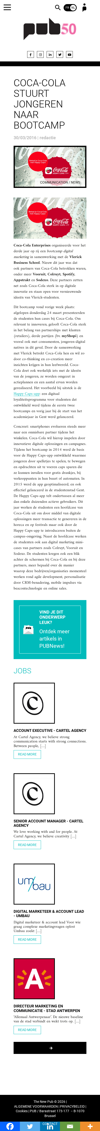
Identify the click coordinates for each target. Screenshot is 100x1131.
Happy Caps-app (27, 394)
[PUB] (50, 31)
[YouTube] (69, 54)
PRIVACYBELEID (72, 1106)
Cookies (22, 1111)
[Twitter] (59, 54)
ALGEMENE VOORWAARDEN (36, 1106)
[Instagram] (40, 54)
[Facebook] (30, 54)
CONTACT (50, 1124)
